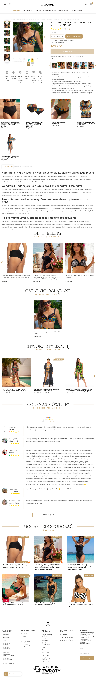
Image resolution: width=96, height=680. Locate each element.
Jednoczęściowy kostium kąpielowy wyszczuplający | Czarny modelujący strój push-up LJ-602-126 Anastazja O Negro (47, 277)
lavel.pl (13, 19)
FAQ (43, 647)
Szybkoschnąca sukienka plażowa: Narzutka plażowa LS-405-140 (86, 123)
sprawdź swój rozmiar (74, 36)
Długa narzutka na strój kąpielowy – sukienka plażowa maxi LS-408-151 (15, 390)
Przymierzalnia (27, 639)
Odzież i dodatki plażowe (42, 10)
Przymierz (65, 10)
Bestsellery (16, 10)
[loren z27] (28, 37)
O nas (25, 633)
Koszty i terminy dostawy (47, 639)
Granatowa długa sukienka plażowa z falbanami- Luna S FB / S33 (47, 390)
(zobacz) (71, 29)
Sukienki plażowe (8, 664)
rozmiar (54, 32)
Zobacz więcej (48, 515)
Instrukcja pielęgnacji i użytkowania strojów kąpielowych (46, 658)
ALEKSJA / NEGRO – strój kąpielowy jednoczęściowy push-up (47, 603)
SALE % (5, 640)
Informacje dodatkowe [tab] (23, 167)
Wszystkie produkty (6, 643)
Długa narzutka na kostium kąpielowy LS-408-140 (10, 157)
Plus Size (55, 19)
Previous (11, 37)
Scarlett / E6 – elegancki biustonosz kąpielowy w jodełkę (80, 276)
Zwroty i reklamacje (46, 643)
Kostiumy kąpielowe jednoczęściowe (8, 654)
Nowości (6, 635)
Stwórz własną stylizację (47, 635)
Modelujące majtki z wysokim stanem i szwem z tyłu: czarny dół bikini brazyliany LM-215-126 (17, 276)
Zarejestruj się (46, 650)
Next (44, 37)
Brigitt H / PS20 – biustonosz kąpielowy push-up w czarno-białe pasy (80, 604)
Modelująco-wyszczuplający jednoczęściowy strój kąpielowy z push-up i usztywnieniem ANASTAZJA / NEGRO (80, 566)
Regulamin (26, 642)
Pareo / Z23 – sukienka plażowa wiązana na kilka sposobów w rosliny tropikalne (79, 390)
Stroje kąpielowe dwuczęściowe (34, 19)
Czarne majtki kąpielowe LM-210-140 (60, 122)
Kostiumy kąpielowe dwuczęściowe (8, 648)
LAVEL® (80, 10)
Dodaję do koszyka (72, 51)
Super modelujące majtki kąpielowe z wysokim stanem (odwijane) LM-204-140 (34, 124)
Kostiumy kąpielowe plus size (8, 659)
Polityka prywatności (27, 645)
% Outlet (73, 10)
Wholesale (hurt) (67, 640)
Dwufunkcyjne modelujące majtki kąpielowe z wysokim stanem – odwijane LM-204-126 (10, 124)
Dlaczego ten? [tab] (7, 167)
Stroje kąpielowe (27, 10)
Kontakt (64, 635)
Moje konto (46, 653)
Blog (24, 636)
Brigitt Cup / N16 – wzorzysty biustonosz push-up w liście (13, 603)
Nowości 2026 (56, 10)
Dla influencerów (67, 637)
